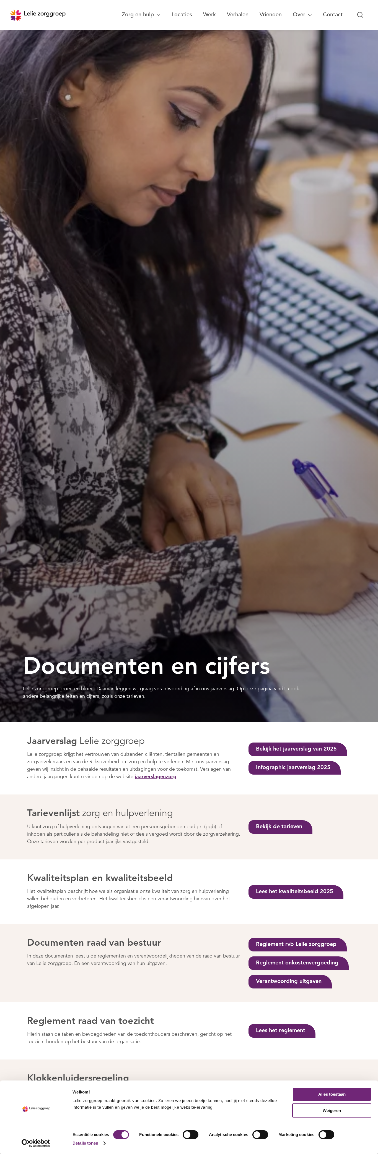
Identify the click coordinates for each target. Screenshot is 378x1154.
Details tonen (85, 1143)
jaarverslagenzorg (155, 776)
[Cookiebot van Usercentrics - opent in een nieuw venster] (36, 1143)
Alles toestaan (332, 1094)
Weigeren (332, 1110)
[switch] (190, 1134)
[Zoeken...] (360, 15)
